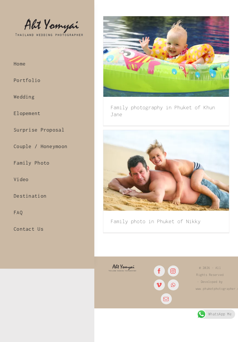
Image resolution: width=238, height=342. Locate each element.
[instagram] (173, 270)
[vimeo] (159, 284)
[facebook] (159, 270)
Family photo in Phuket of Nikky (156, 221)
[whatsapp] (173, 284)
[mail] (166, 298)
